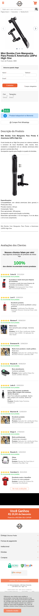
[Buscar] (36, 9)
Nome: (4, 72)
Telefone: (28, 72)
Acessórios (14, 12)
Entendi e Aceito (12, 611)
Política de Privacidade (26, 606)
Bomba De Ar (24, 12)
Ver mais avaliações (19, 489)
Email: (4, 78)
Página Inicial (5, 12)
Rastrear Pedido (12, 535)
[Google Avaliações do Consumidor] (19, 573)
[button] (16, 48)
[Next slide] (35, 28)
